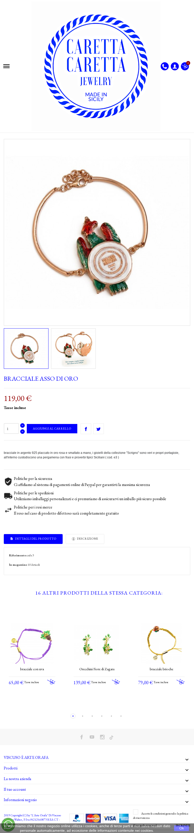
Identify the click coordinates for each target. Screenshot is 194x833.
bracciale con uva (32, 668)
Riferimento (17, 555)
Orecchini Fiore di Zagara (96, 668)
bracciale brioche (161, 668)
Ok (181, 828)
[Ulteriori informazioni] (36, 705)
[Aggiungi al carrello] (51, 681)
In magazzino (18, 565)
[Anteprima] (27, 705)
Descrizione (87, 539)
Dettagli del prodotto (35, 539)
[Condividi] (86, 428)
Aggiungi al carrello (52, 428)
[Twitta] (98, 428)
